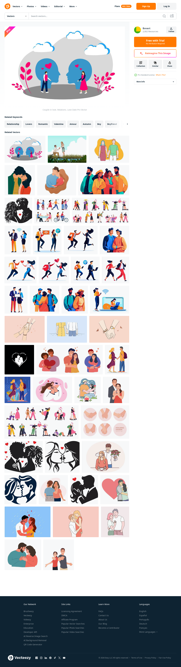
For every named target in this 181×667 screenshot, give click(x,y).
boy (99, 124)
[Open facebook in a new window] (36, 658)
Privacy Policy (150, 657)
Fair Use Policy (165, 657)
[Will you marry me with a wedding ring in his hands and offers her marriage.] (116, 390)
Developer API (30, 632)
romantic (43, 124)
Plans (117, 6)
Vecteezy (28, 615)
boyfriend (112, 124)
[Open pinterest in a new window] (50, 658)
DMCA (64, 615)
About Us (102, 619)
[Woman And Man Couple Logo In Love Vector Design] (19, 359)
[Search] (164, 16)
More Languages (147, 632)
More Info (141, 81)
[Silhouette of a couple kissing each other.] (18, 210)
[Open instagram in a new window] (41, 658)
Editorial (58, 6)
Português (144, 619)
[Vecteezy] (7, 6)
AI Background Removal (35, 640)
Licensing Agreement (71, 611)
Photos (30, 6)
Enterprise (29, 623)
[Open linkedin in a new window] (46, 658)
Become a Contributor (108, 627)
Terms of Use (136, 657)
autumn (87, 124)
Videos (44, 6)
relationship (13, 124)
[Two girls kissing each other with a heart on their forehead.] (62, 457)
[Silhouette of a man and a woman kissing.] (84, 489)
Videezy (27, 619)
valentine (58, 124)
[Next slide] (124, 124)
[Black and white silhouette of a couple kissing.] (24, 457)
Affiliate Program (69, 619)
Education (28, 627)
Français (143, 627)
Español (143, 615)
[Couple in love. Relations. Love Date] (25, 149)
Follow (171, 31)
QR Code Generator (33, 644)
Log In (167, 6)
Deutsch (143, 623)
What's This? (161, 75)
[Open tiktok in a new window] (55, 658)
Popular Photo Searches (72, 627)
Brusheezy (29, 611)
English (142, 611)
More (72, 6)
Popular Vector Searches (73, 623)
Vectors (16, 6)
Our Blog (102, 623)
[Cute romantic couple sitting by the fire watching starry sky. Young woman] (87, 390)
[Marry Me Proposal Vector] (67, 149)
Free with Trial (155, 42)
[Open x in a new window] (59, 658)
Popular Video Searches (72, 632)
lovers (28, 124)
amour (73, 124)
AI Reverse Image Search (36, 636)
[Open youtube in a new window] (64, 658)
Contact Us (103, 615)
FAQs (100, 611)
